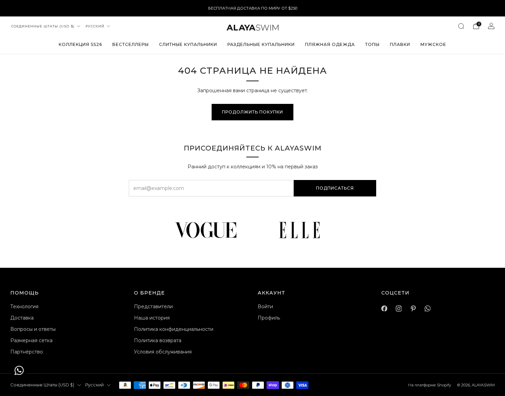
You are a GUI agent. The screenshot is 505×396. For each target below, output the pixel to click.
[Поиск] (461, 26)
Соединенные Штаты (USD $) (43, 26)
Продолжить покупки (252, 112)
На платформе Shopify (429, 385)
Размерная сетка (31, 340)
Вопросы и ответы (33, 329)
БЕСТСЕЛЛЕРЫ (130, 44)
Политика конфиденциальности (173, 329)
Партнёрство (26, 352)
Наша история (152, 318)
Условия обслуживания (163, 352)
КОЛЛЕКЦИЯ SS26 (80, 44)
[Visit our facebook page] (384, 308)
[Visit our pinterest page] (413, 308)
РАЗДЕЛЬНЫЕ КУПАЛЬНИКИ (261, 44)
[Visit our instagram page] (398, 308)
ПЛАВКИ (400, 44)
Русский (95, 26)
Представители (153, 306)
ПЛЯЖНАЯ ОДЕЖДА (330, 44)
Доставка (22, 318)
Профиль (269, 318)
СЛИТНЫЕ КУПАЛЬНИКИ (188, 44)
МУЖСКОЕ (433, 44)
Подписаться (335, 188)
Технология (24, 306)
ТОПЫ (372, 44)
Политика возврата (157, 340)
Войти (265, 306)
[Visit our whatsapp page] (427, 308)
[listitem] (253, 8)
